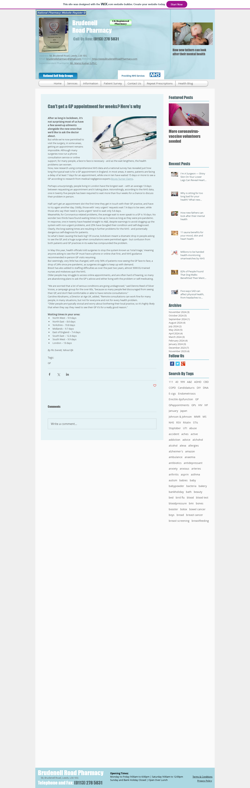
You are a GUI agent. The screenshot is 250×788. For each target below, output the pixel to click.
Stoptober (175, 428)
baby (193, 480)
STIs (195, 422)
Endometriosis (187, 393)
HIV (200, 405)
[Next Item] (207, 34)
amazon (190, 451)
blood (190, 497)
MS (204, 416)
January (173, 410)
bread (180, 515)
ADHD (197, 382)
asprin (185, 474)
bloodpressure (178, 503)
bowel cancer (197, 509)
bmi (191, 503)
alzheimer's (176, 451)
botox (183, 509)
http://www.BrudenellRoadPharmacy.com (114, 58)
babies (183, 480)
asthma (195, 474)
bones (199, 503)
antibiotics (175, 463)
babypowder (176, 486)
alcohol (173, 445)
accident (174, 434)
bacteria (191, 486)
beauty (198, 492)
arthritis (174, 474)
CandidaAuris (186, 387)
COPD (172, 387)
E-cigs (172, 393)
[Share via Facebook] (49, 374)
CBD (206, 382)
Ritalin (187, 422)
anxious (184, 468)
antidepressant (193, 463)
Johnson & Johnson (180, 416)
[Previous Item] (178, 34)
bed (171, 497)
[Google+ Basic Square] (183, 364)
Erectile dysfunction (181, 399)
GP (49, 363)
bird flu (180, 497)
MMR (197, 416)
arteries (196, 468)
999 (182, 382)
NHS (171, 422)
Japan (183, 410)
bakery (203, 486)
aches (185, 434)
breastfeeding (200, 520)
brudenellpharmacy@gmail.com (63, 58)
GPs (193, 405)
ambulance (175, 457)
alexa (183, 445)
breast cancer (194, 515)
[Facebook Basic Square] (172, 364)
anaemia (190, 457)
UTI (185, 428)
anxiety (173, 468)
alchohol (198, 439)
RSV (178, 422)
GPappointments (179, 405)
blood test (202, 497)
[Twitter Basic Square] (178, 364)
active (194, 434)
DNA (205, 387)
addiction (174, 439)
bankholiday (176, 492)
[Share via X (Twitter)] (58, 374)
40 (176, 382)
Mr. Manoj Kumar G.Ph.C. (83, 63)
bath (189, 492)
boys (171, 515)
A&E (189, 382)
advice (186, 439)
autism (173, 480)
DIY (199, 387)
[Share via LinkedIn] (67, 374)
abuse (193, 428)
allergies (193, 445)
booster (173, 509)
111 (171, 382)
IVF (206, 405)
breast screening (179, 520)
